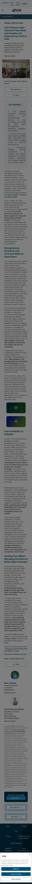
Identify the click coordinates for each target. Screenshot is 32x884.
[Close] (30, 854)
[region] (16, 867)
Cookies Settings (16, 879)
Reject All (16, 869)
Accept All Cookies (16, 874)
